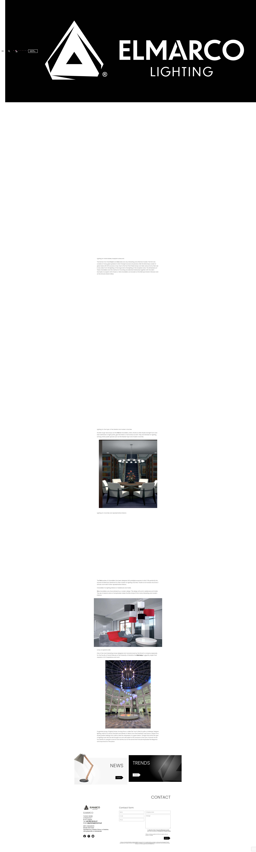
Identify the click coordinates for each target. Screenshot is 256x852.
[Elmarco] (147, 51)
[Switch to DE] (19, 50)
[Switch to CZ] (24, 50)
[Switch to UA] (25, 50)
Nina (98, 591)
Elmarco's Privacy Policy (164, 831)
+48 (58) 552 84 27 (91, 821)
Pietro (101, 580)
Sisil (118, 262)
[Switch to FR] (27, 50)
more (119, 778)
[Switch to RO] (20, 50)
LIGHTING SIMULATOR (32, 51)
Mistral (119, 433)
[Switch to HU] (22, 50)
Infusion (111, 262)
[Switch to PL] (14, 50)
